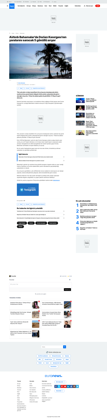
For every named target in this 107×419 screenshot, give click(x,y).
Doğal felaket (22, 223)
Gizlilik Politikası (45, 391)
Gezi (46, 6)
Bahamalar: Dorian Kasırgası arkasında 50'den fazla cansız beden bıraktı (36, 157)
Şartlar (43, 387)
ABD (40, 359)
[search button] (52, 2)
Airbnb (20, 226)
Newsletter (59, 390)
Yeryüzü (60, 6)
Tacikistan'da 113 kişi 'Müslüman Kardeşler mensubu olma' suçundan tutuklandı (36, 211)
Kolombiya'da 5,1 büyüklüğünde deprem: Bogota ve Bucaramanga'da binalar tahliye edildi (38, 218)
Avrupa (29, 6)
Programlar (19, 401)
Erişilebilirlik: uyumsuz (47, 397)
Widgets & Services (34, 397)
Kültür (55, 6)
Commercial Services (47, 385)
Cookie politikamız (46, 389)
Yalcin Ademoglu (21, 82)
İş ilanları (44, 395)
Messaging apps (33, 395)
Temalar (19, 381)
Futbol (40, 363)
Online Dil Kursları (34, 401)
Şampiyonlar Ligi (57, 363)
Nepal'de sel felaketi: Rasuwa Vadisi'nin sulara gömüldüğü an (31, 214)
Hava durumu (33, 387)
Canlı (97, 5)
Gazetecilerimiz (20, 403)
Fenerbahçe (53, 366)
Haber (13, 33)
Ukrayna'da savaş (56, 355)
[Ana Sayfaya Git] (11, 6)
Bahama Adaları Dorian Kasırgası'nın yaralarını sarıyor (31, 160)
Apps (31, 393)
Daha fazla (44, 381)
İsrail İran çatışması (43, 355)
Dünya (34, 6)
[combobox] (59, 2)
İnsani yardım (52, 223)
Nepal (67, 359)
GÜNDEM (80, 96)
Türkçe (9, 1)
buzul (47, 363)
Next (50, 6)
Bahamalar (22, 33)
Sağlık (66, 6)
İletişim (43, 393)
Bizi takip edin (33, 391)
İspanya (67, 355)
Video (18, 399)
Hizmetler (32, 381)
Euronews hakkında (46, 383)
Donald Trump (48, 359)
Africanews (32, 399)
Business (40, 6)
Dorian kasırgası (41, 223)
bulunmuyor (56, 180)
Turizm (31, 223)
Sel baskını (59, 359)
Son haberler (21, 6)
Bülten (31, 385)
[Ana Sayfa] (9, 33)
